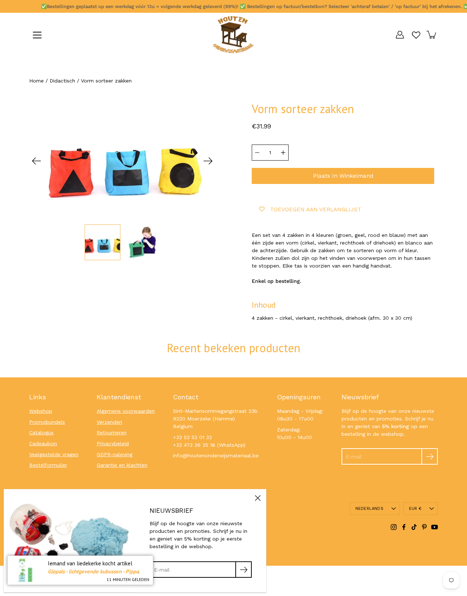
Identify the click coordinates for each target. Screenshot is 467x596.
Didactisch (62, 81)
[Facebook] (404, 527)
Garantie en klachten (122, 465)
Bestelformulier (48, 465)
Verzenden (109, 422)
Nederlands (369, 508)
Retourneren (112, 432)
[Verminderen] (257, 153)
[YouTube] (434, 527)
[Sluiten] (257, 498)
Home (36, 81)
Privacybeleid (113, 443)
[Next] (208, 161)
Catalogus (41, 432)
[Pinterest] (424, 527)
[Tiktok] (414, 527)
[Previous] (36, 161)
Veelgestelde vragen (53, 454)
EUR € (415, 508)
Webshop (40, 411)
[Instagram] (393, 527)
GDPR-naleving (114, 454)
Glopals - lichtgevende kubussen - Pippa (93, 571)
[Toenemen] (283, 153)
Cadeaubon (43, 443)
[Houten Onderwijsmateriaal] (233, 34)
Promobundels (47, 422)
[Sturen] (429, 456)
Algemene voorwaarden (126, 411)
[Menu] (37, 35)
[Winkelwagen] (432, 35)
